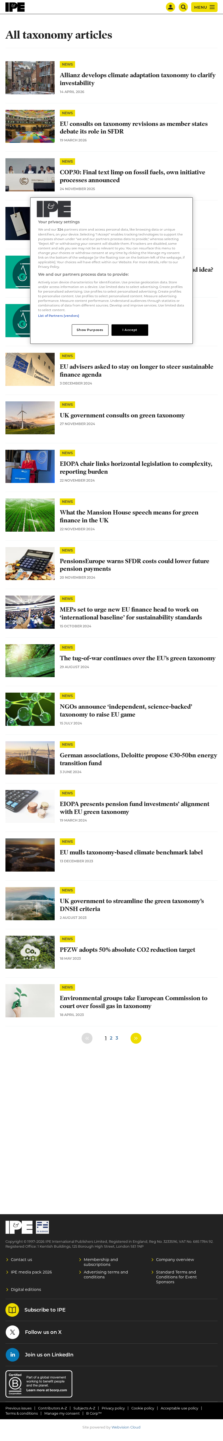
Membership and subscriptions (101, 1262)
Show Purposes (90, 330)
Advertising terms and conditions (106, 1274)
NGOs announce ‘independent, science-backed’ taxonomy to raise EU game (126, 710)
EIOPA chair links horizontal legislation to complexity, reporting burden (136, 468)
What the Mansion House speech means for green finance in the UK (129, 516)
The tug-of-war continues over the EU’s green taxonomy (138, 658)
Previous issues (18, 1408)
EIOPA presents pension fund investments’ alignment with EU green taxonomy (134, 808)
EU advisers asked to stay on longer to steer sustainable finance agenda (136, 371)
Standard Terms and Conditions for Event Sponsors (176, 1277)
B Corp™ (94, 1413)
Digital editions (26, 1289)
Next (136, 1038)
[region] (111, 270)
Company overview (175, 1259)
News (67, 64)
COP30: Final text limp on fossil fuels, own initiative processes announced (132, 176)
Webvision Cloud (126, 1427)
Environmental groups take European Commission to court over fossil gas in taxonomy (133, 1002)
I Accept (129, 330)
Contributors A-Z (52, 1408)
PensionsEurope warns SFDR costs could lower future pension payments (134, 565)
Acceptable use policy (179, 1408)
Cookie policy (142, 1408)
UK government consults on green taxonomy (122, 415)
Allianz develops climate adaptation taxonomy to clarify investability (138, 79)
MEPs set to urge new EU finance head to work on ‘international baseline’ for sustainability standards (131, 613)
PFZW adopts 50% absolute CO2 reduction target (127, 950)
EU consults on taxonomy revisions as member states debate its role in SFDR (134, 128)
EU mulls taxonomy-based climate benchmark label (131, 852)
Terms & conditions (21, 1413)
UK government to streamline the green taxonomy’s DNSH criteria (132, 905)
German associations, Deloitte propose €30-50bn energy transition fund (138, 759)
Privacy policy (113, 1408)
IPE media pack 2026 (31, 1272)
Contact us (21, 1259)
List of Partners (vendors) (58, 316)
